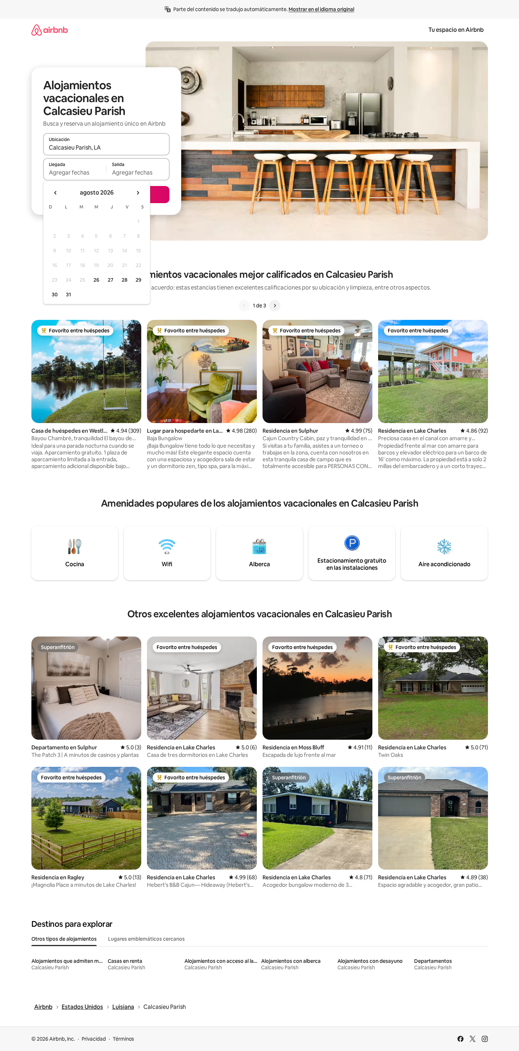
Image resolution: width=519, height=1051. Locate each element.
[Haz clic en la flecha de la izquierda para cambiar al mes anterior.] (56, 193)
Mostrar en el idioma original (321, 9)
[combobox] (106, 147)
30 (55, 294)
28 (124, 280)
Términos (123, 1039)
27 (110, 280)
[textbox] (75, 172)
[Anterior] (244, 305)
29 (138, 280)
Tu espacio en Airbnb (456, 30)
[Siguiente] (274, 305)
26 (96, 280)
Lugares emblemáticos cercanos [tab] (146, 939)
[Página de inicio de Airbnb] (49, 30)
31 (68, 294)
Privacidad (94, 1039)
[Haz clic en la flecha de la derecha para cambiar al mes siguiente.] (138, 193)
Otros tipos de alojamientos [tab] (64, 939)
